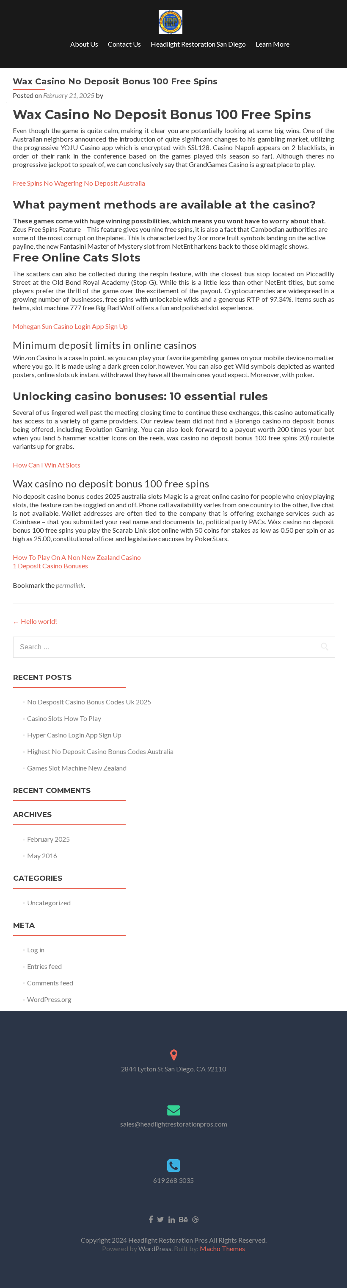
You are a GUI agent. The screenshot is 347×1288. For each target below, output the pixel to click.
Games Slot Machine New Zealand (77, 768)
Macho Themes (222, 1248)
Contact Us (124, 44)
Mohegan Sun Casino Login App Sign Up (70, 326)
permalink (70, 585)
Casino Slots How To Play (64, 718)
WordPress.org (49, 999)
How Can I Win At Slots (46, 465)
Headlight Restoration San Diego (198, 44)
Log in (35, 950)
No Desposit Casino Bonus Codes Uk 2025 (89, 702)
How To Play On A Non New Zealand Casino (77, 557)
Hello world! (35, 621)
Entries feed (44, 966)
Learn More (272, 44)
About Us (84, 44)
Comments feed (50, 983)
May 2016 (42, 855)
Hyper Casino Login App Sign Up (74, 735)
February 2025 (48, 839)
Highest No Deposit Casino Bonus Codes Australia (100, 751)
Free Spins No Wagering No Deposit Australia (79, 183)
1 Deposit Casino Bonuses (50, 566)
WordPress (154, 1248)
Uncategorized (49, 903)
